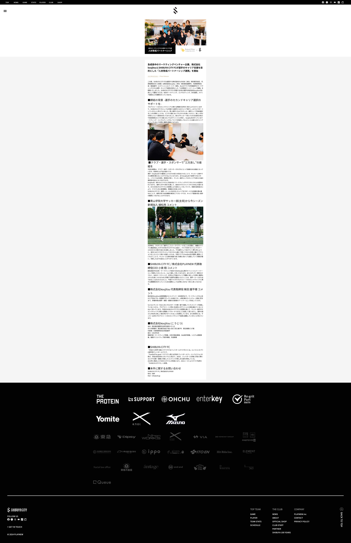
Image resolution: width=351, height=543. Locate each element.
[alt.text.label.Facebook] (323, 2)
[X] (327, 2)
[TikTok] (339, 2)
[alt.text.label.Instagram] (331, 2)
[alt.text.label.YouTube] (335, 2)
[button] (5, 11)
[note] (343, 2)
